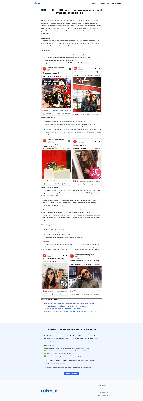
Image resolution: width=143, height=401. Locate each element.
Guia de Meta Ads (116, 3)
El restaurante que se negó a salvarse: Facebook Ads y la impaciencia (66, 306)
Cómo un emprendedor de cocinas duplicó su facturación (63, 308)
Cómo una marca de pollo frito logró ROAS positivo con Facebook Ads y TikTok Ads (71, 311)
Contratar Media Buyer (102, 395)
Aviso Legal (100, 388)
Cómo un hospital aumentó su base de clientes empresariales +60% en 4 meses (69, 303)
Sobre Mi (94, 3)
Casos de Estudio (104, 3)
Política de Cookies (101, 385)
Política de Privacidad (102, 392)
